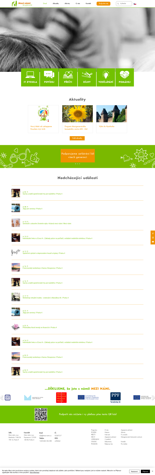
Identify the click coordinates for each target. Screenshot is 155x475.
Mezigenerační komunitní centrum (128, 437)
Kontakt (123, 442)
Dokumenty (108, 442)
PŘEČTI (93, 435)
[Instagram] (153, 237)
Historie (107, 432)
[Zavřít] (152, 471)
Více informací (34, 472)
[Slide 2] (77, 163)
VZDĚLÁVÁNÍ (95, 439)
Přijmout (145, 471)
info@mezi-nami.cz (45, 436)
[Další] (143, 156)
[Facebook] (153, 233)
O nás (106, 430)
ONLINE (93, 442)
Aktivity (123, 432)
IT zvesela (124, 435)
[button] (67, 3)
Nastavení (134, 471)
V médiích (108, 439)
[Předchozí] (11, 156)
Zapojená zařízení (110, 437)
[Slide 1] (75, 163)
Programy (94, 430)
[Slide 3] (79, 163)
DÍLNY (93, 437)
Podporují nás (109, 444)
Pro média (124, 444)
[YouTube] (153, 242)
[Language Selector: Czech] (136, 3)
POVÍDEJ (93, 432)
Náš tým (107, 435)
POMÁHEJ (94, 444)
